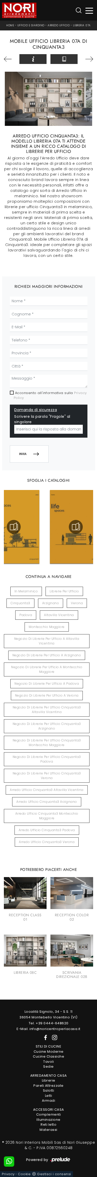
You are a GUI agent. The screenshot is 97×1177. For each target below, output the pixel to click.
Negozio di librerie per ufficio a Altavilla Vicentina (46, 640)
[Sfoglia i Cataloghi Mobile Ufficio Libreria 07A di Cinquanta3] (64, 59)
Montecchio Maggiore (47, 627)
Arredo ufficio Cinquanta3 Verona (46, 842)
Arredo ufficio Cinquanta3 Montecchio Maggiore (46, 815)
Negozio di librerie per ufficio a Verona (47, 695)
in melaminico (26, 591)
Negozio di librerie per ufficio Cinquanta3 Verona (47, 775)
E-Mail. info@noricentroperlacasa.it (48, 1028)
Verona (77, 603)
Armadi (48, 1100)
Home (10, 25)
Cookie (24, 1174)
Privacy (8, 1174)
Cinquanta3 (20, 603)
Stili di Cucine (49, 1046)
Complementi (48, 1114)
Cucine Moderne (49, 1051)
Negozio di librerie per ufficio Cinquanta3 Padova (47, 759)
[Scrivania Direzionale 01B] (10, 59)
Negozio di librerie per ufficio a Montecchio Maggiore (46, 669)
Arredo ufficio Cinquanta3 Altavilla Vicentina (47, 790)
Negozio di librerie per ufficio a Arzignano (46, 655)
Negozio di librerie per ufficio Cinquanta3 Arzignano (47, 726)
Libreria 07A (82, 25)
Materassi (48, 1129)
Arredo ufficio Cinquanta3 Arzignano (46, 801)
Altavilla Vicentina (59, 615)
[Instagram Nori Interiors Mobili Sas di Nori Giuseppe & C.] (53, 1037)
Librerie (48, 1080)
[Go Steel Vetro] (87, 59)
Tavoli (48, 1061)
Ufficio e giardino (30, 25)
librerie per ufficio (64, 591)
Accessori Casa (48, 1109)
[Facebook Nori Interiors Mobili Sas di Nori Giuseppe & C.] (44, 1037)
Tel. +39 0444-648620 (49, 1023)
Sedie (48, 1066)
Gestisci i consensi (54, 1174)
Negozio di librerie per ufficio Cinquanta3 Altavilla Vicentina (47, 709)
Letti (48, 1095)
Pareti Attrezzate (48, 1085)
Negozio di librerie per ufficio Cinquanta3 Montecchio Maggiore (47, 742)
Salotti (48, 1090)
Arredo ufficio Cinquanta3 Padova (47, 830)
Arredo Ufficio (59, 25)
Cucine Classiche (48, 1056)
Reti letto (48, 1124)
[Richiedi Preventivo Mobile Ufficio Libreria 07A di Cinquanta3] (33, 59)
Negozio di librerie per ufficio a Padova (46, 683)
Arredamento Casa (48, 1075)
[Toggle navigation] (89, 10)
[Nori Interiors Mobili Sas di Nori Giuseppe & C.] (19, 10)
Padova (25, 615)
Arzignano (50, 603)
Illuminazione (48, 1119)
